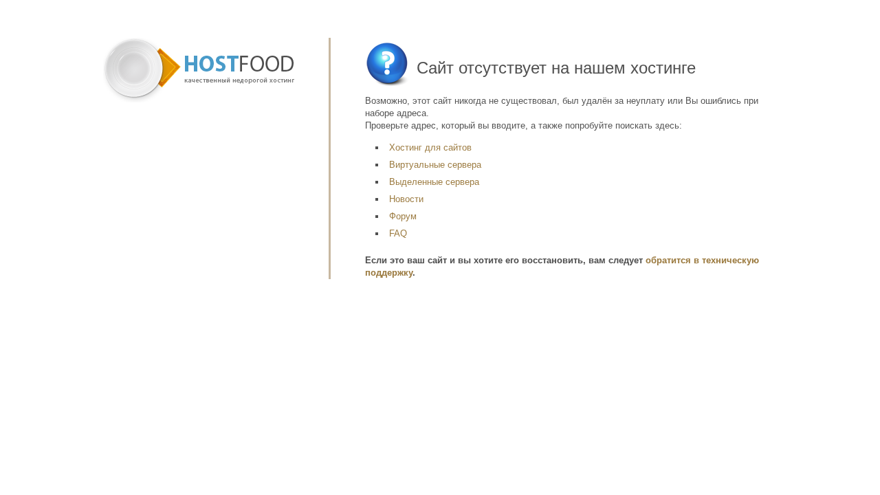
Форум (403, 216)
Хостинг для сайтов (430, 147)
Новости (406, 199)
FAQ (398, 233)
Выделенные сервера (434, 182)
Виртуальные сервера (435, 165)
